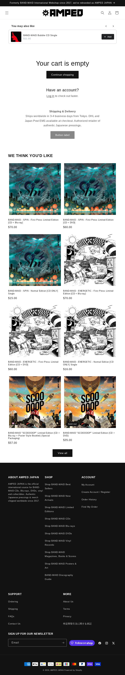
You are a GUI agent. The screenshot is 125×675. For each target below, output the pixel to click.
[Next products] (113, 26)
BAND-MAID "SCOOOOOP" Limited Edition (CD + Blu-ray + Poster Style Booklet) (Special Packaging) (34, 436)
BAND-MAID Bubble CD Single (40, 35)
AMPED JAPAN (57, 670)
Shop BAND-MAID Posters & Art (60, 565)
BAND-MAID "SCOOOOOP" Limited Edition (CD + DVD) (89, 434)
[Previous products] (106, 26)
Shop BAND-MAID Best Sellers (57, 486)
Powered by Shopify (73, 670)
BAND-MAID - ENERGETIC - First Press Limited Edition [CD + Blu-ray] (88, 292)
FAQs (11, 616)
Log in (50, 96)
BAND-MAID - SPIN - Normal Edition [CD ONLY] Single (33, 292)
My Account (88, 484)
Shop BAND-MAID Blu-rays (60, 526)
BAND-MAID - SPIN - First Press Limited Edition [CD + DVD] (88, 221)
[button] (6, 12)
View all (62, 453)
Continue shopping (62, 74)
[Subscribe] (63, 643)
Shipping (13, 609)
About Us (68, 601)
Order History (89, 499)
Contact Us (14, 623)
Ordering (13, 601)
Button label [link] (62, 135)
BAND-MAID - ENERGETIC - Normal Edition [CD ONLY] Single (88, 363)
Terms (66, 609)
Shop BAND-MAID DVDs (58, 533)
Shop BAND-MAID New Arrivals (57, 498)
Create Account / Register (96, 492)
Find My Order (90, 506)
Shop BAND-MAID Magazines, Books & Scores (60, 554)
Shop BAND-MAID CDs (57, 518)
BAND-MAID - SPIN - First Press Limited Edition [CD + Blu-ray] (33, 221)
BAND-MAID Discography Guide (59, 577)
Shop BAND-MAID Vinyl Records (58, 542)
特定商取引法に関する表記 (77, 623)
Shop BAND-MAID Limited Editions (59, 509)
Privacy (67, 616)
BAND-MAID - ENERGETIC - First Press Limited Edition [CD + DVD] (33, 363)
